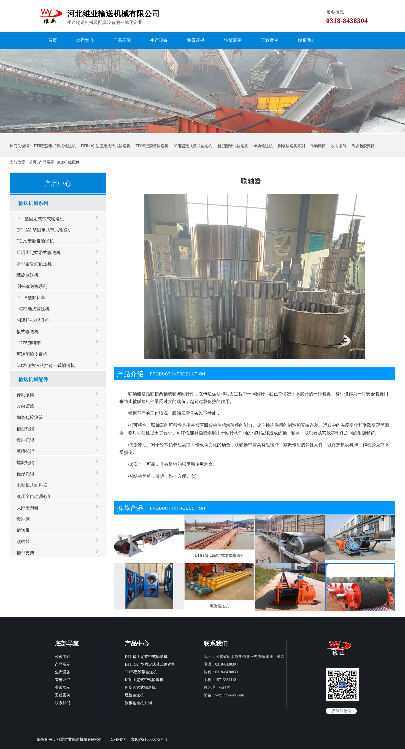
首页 (52, 40)
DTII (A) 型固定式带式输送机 (105, 145)
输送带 (23, 530)
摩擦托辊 (25, 451)
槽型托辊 (25, 428)
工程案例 (270, 40)
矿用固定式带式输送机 (193, 145)
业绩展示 (233, 40)
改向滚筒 (338, 145)
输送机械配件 (68, 162)
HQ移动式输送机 (33, 309)
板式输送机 (28, 331)
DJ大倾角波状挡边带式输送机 (46, 365)
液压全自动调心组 (34, 496)
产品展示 (122, 40)
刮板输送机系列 (291, 145)
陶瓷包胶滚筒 (363, 145)
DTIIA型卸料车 (31, 297)
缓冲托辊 (25, 440)
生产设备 (159, 40)
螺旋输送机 (263, 145)
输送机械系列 (33, 202)
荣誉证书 (196, 40)
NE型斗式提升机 (33, 320)
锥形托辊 (25, 473)
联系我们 (306, 40)
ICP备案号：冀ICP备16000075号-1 (138, 739)
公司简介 (85, 40)
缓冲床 (23, 519)
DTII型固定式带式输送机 (55, 145)
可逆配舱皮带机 (32, 354)
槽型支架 (25, 552)
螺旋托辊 (25, 462)
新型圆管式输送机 (232, 145)
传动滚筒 (318, 145)
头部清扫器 (28, 507)
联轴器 (23, 541)
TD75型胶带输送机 (152, 145)
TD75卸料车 (29, 342)
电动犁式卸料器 (32, 485)
